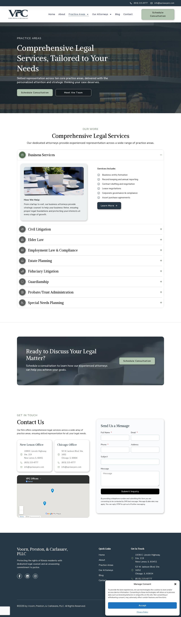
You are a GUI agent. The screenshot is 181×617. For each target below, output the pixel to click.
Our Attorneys (100, 14)
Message (105, 468)
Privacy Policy (142, 612)
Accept (142, 605)
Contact (128, 14)
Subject (104, 456)
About (61, 14)
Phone (104, 444)
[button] (175, 584)
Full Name (105, 432)
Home (51, 14)
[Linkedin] (27, 576)
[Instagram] (35, 576)
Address (134, 444)
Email (133, 432)
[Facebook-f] (19, 576)
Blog (117, 14)
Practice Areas (77, 14)
